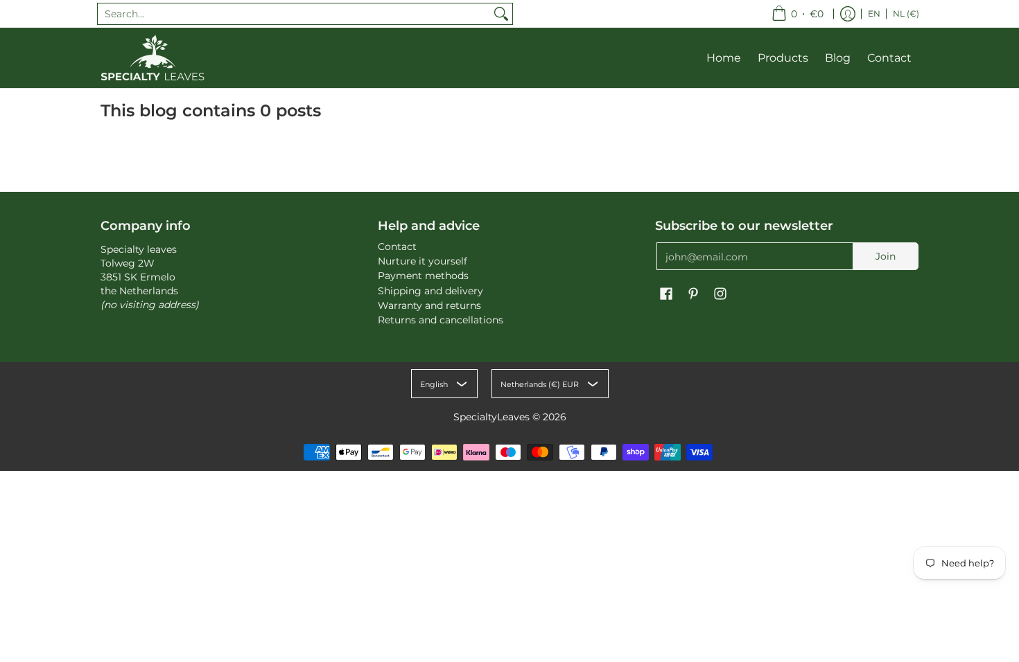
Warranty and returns (429, 305)
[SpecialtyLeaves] (152, 58)
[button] (666, 294)
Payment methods (423, 275)
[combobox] (294, 13)
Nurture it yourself (422, 261)
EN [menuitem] (874, 13)
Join (886, 256)
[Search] (501, 13)
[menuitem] (797, 14)
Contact (397, 246)
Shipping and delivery (430, 291)
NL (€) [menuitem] (906, 13)
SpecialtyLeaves (491, 417)
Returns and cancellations (440, 320)
